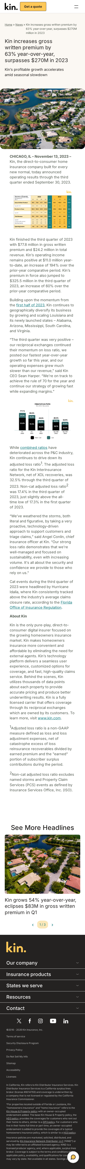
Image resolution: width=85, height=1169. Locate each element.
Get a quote (33, 6)
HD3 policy (12, 1118)
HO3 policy (69, 1132)
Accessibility (13, 1069)
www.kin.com (49, 718)
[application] (73, 1157)
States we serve (24, 985)
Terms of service (15, 1036)
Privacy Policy (14, 1049)
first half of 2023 (30, 305)
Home (8, 24)
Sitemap (11, 1063)
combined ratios (33, 447)
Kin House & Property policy (22, 1111)
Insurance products (28, 974)
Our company (22, 963)
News (19, 24)
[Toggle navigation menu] (76, 6)
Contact (15, 1008)
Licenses (11, 1076)
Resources (18, 997)
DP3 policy (49, 1122)
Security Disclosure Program (22, 1043)
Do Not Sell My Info (17, 1056)
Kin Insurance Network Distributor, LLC (41, 1141)
